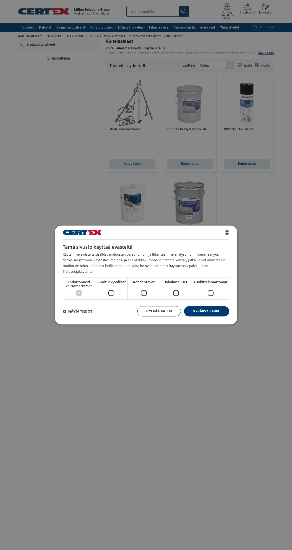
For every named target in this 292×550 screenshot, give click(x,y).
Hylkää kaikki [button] (159, 311)
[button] (77, 311)
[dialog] (146, 274)
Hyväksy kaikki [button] (207, 311)
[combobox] (227, 232)
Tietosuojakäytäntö (78, 271)
